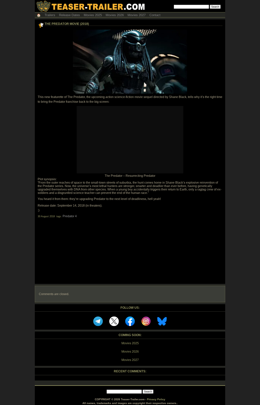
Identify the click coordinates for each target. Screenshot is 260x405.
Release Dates (69, 15)
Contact (154, 15)
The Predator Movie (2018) (67, 23)
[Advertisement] (130, 247)
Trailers (50, 15)
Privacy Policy (156, 399)
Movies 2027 (137, 15)
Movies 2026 (115, 15)
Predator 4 (70, 216)
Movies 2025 (93, 15)
